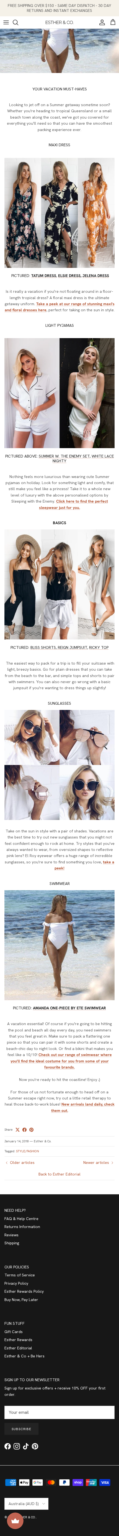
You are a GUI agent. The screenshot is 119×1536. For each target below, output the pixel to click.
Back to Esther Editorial (59, 1174)
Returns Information (22, 1226)
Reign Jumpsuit (72, 647)
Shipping (11, 1242)
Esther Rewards (18, 1339)
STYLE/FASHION (27, 1151)
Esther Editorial (18, 1348)
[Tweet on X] (17, 1130)
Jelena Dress (95, 275)
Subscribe (21, 1429)
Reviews (11, 1234)
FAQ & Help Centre (21, 1218)
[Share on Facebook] (24, 1130)
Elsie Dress (69, 275)
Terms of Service (19, 1275)
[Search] (18, 22)
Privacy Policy (16, 1283)
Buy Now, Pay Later (21, 1299)
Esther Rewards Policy (24, 1291)
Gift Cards (13, 1331)
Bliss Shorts (43, 647)
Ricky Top (98, 647)
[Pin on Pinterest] (31, 1130)
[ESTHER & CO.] (59, 22)
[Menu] (6, 22)
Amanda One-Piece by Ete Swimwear (69, 1007)
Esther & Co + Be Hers (24, 1356)
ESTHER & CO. (25, 1517)
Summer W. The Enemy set (64, 456)
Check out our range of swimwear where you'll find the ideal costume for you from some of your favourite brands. (61, 1061)
